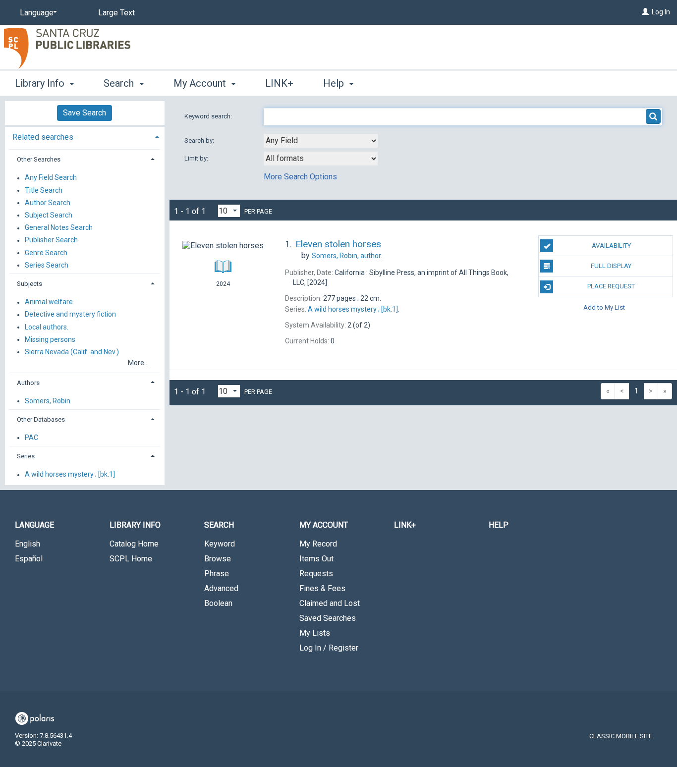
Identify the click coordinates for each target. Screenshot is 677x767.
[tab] (85, 136)
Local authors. (46, 327)
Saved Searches (327, 618)
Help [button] (334, 83)
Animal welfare (49, 302)
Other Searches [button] (38, 159)
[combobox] (321, 141)
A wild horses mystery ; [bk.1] (70, 475)
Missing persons (50, 339)
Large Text (116, 12)
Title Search (43, 190)
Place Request (611, 286)
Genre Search (46, 253)
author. (347, 256)
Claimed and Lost (329, 603)
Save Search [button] (84, 112)
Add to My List (604, 307)
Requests (316, 573)
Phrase (216, 573)
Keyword (219, 543)
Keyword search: (208, 116)
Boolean (218, 603)
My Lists (314, 633)
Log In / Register (328, 648)
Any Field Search (51, 178)
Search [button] (120, 83)
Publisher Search (51, 240)
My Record (318, 543)
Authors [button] (28, 382)
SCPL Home (131, 558)
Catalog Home (134, 543)
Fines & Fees (322, 588)
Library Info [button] (41, 83)
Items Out (316, 558)
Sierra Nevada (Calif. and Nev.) (72, 352)
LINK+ (279, 83)
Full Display (611, 266)
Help (498, 525)
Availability (611, 245)
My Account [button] (200, 83)
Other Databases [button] (41, 419)
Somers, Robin (47, 401)
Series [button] (26, 456)
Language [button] (34, 525)
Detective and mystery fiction (70, 315)
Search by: (200, 140)
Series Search (46, 265)
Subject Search (48, 215)
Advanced (221, 588)
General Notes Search (59, 228)
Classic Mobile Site (620, 736)
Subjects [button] (29, 283)
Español (29, 558)
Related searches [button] (42, 137)
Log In (661, 12)
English (27, 543)
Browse (217, 558)
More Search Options (300, 176)
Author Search (47, 203)
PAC (31, 437)
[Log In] (645, 12)
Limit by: (197, 158)
